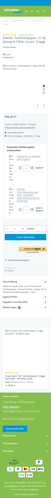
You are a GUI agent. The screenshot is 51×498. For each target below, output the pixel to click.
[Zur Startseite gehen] (13, 11)
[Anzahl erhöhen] (23, 229)
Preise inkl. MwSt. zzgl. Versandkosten (20, 127)
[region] (25, 87)
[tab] (25, 286)
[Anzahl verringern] (7, 229)
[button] (32, 250)
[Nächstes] (44, 106)
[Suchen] (32, 11)
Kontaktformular (26, 418)
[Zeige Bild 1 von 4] (44, 86)
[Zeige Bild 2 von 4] (44, 89)
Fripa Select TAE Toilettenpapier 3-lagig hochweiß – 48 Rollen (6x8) (25, 377)
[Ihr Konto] (38, 11)
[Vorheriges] (38, 106)
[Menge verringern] (20, 168)
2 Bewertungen (26, 34)
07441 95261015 (11, 407)
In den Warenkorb (26, 237)
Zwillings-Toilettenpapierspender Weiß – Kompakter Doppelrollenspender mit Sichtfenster (28, 195)
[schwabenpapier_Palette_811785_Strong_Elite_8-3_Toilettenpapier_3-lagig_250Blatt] (25, 87)
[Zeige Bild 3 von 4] (44, 93)
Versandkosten (11, 486)
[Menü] (26, 11)
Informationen (10, 443)
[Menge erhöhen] (32, 168)
